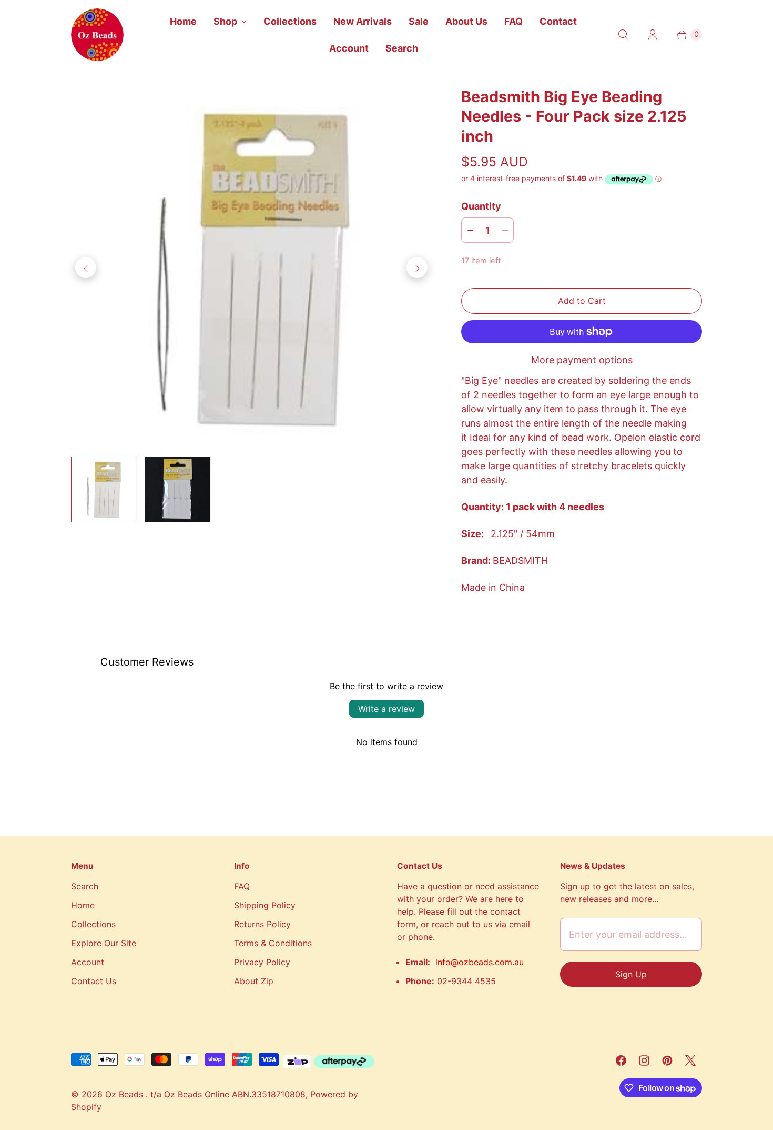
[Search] (623, 34)
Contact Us (93, 981)
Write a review (386, 708)
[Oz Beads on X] (690, 1060)
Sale (419, 21)
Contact (558, 21)
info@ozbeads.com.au (479, 962)
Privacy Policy (262, 962)
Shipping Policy (265, 905)
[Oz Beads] (97, 34)
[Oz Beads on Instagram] (644, 1060)
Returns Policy (262, 924)
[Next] (417, 267)
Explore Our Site (103, 943)
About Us (466, 21)
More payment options (582, 359)
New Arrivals (362, 21)
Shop (225, 21)
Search (401, 48)
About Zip (253, 981)
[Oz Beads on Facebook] (621, 1060)
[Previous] (85, 267)
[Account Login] (652, 34)
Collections (290, 21)
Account (349, 48)
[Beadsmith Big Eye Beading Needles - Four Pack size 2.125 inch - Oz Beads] (251, 267)
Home (183, 21)
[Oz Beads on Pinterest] (667, 1060)
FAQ (513, 21)
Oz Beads (125, 1094)
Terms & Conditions (273, 943)
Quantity (481, 206)
